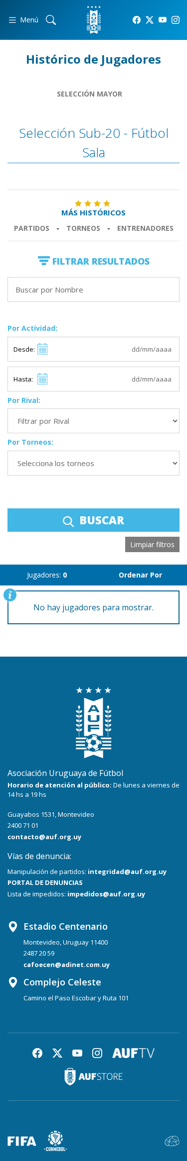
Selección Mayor (89, 93)
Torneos (83, 228)
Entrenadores (145, 228)
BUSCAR (100, 519)
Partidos (31, 228)
